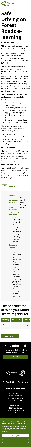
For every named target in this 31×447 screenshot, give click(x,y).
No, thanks (15, 441)
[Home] (15, 372)
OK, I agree (15, 436)
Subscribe (15, 357)
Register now (10, 336)
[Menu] (27, 4)
